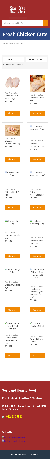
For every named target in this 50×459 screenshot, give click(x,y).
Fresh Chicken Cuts (11, 93)
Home (4, 43)
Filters (11, 59)
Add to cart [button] (12, 113)
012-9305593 (14, 416)
